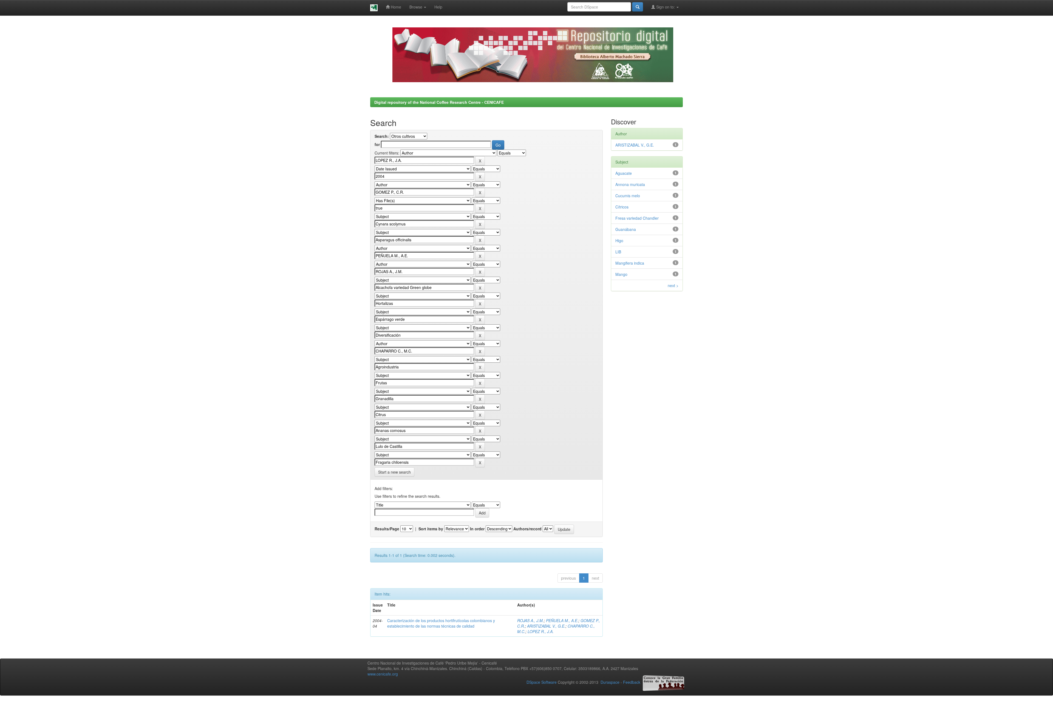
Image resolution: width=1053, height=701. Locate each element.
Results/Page (387, 528)
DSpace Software (541, 682)
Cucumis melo (627, 195)
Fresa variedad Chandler (637, 218)
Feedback (631, 682)
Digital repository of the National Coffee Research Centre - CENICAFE (439, 102)
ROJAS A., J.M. (530, 620)
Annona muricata (630, 184)
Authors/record (527, 528)
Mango (621, 274)
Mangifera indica (629, 263)
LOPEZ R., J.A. (541, 631)
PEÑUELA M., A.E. (562, 620)
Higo (619, 240)
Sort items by (430, 528)
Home (395, 7)
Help (438, 7)
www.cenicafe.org (382, 674)
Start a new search (394, 472)
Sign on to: (665, 7)
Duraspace (610, 682)
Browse (416, 7)
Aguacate (623, 173)
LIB (618, 251)
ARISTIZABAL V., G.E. (546, 626)
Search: (382, 136)
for (377, 144)
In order (477, 528)
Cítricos (622, 207)
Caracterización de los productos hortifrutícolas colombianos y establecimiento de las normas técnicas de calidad (441, 623)
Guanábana (625, 229)
